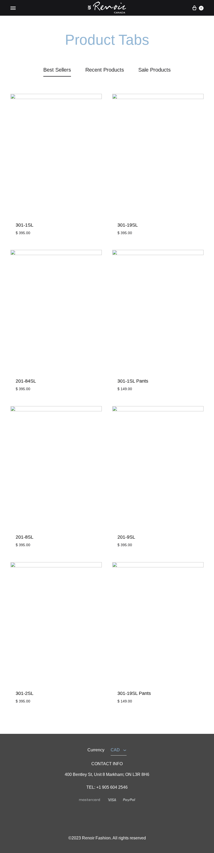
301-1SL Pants (132, 381)
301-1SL (24, 225)
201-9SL (126, 537)
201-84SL (26, 381)
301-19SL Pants (134, 693)
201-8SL (24, 537)
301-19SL (127, 225)
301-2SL (24, 693)
